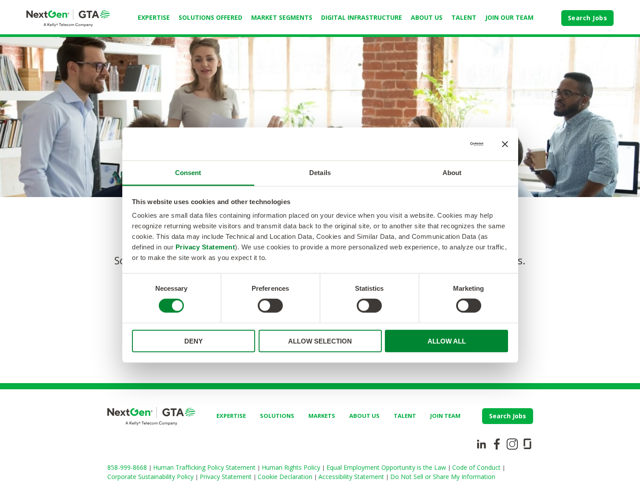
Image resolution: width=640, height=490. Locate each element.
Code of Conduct (477, 467)
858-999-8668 (128, 467)
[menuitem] (153, 18)
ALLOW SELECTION (320, 341)
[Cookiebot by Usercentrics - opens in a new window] (444, 143)
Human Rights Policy (292, 467)
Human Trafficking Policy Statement (205, 467)
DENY (193, 341)
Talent (463, 17)
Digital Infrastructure (361, 17)
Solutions (277, 416)
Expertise (154, 17)
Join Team (445, 416)
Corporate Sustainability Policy (151, 476)
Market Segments (281, 17)
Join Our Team (509, 17)
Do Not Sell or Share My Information (442, 476)
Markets (321, 416)
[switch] (270, 306)
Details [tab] (320, 172)
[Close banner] (505, 144)
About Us (427, 17)
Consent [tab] (188, 172)
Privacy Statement (205, 247)
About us (364, 416)
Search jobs (507, 416)
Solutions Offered (210, 17)
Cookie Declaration (286, 476)
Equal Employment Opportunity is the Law (387, 467)
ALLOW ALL (447, 341)
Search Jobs (587, 18)
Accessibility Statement (352, 476)
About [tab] (452, 172)
